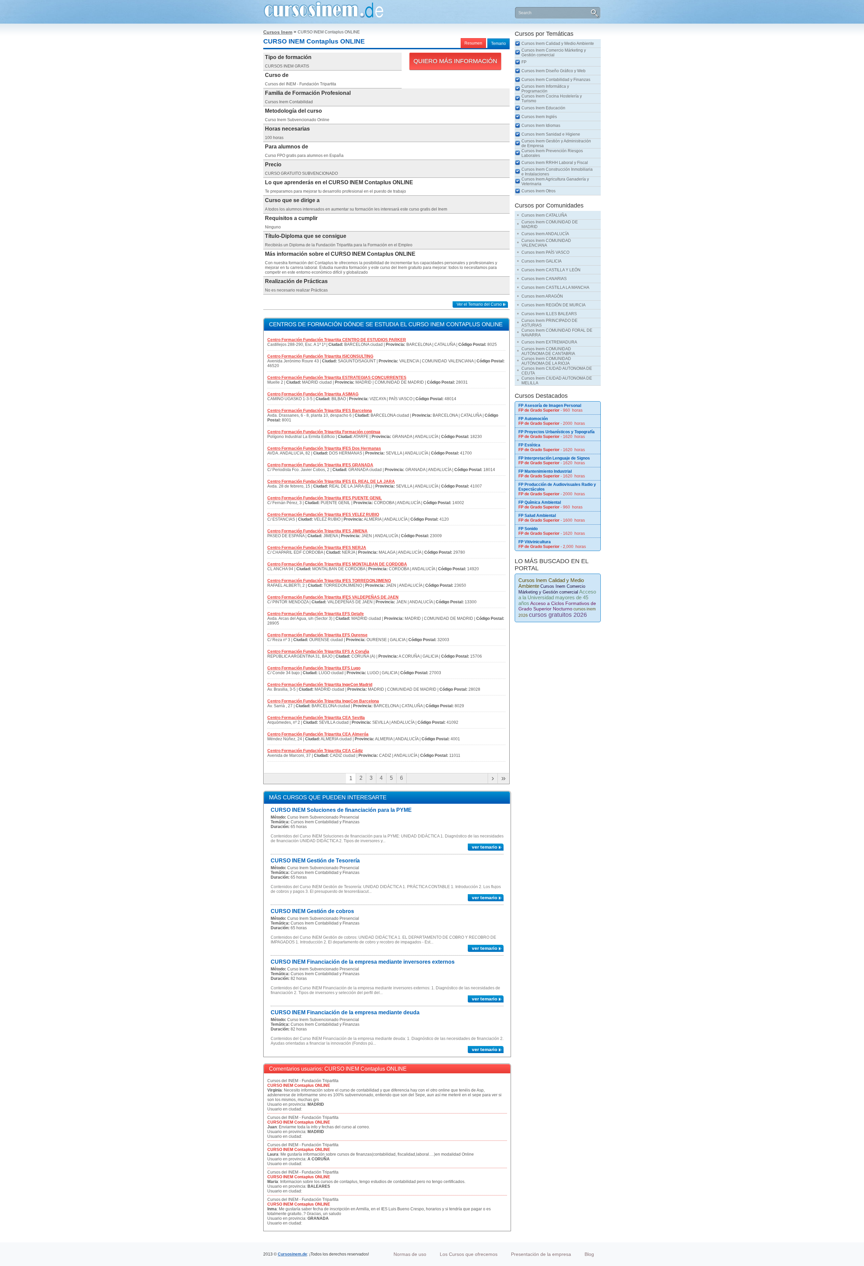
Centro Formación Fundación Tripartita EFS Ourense (317, 635)
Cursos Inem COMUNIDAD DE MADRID (549, 224)
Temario (498, 43)
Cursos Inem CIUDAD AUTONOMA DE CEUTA (556, 371)
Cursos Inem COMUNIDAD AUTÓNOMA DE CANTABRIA (548, 351)
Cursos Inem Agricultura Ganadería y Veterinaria (555, 181)
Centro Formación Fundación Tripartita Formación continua (323, 432)
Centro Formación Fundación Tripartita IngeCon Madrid (319, 684)
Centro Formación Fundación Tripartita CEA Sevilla (316, 717)
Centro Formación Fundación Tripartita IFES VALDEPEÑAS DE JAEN (333, 597)
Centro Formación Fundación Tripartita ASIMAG (312, 394)
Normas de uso (410, 1254)
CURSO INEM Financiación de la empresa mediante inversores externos (363, 962)
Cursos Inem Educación (543, 108)
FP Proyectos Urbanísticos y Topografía (556, 432)
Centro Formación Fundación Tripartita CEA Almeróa (318, 734)
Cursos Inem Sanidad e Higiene (550, 134)
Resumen (473, 43)
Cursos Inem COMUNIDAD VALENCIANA (546, 243)
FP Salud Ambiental (537, 515)
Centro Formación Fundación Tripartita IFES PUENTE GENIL (324, 498)
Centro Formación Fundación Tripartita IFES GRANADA (320, 465)
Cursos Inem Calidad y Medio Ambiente (557, 43)
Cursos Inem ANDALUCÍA (545, 233)
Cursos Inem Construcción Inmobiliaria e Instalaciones (557, 171)
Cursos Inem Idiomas (540, 125)
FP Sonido (528, 528)
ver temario (484, 847)
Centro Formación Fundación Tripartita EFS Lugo (313, 668)
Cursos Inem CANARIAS (544, 278)
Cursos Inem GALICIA (541, 261)
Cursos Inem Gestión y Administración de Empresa (556, 143)
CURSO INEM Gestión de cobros (312, 911)
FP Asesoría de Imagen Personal (549, 405)
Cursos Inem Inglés (539, 116)
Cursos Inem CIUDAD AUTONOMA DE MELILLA (556, 380)
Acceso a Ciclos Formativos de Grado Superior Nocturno (557, 606)
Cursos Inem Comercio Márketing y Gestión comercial (553, 52)
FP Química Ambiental (539, 502)
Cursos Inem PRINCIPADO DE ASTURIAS (549, 323)
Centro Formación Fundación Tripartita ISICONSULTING (320, 356)
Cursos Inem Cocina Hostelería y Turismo (551, 98)
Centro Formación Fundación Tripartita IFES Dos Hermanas (324, 448)
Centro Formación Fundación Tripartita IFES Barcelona (319, 410)
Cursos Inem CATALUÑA (544, 215)
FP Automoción (533, 418)
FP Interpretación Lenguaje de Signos (554, 458)
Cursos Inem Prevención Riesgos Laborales (552, 153)
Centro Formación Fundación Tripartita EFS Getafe (315, 613)
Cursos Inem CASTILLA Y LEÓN (550, 270)
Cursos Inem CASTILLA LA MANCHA (555, 287)
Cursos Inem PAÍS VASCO (545, 252)
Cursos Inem (277, 32)
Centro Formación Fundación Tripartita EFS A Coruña (318, 651)
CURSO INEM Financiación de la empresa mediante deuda (345, 1012)
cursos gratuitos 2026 (558, 614)
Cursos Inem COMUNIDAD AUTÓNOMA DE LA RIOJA (546, 361)
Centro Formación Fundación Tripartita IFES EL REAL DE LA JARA (331, 481)
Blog (589, 1254)
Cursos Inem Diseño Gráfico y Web (553, 70)
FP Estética (529, 445)
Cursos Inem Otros (538, 191)
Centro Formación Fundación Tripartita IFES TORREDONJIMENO (329, 580)
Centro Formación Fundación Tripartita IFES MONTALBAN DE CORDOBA (337, 564)
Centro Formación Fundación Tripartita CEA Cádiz (315, 750)
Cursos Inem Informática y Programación (545, 88)
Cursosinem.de (292, 1254)
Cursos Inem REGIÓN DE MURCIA (553, 305)
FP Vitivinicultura (534, 542)
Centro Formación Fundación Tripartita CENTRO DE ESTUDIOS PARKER (336, 339)
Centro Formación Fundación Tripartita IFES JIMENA (317, 531)
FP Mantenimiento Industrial (545, 471)
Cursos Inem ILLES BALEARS (549, 313)
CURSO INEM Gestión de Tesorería (315, 860)
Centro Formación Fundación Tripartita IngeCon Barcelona (323, 701)
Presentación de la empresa (541, 1254)
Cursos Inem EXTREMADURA (549, 342)
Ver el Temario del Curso (479, 304)
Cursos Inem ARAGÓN (542, 296)
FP (523, 62)
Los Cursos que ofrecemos (468, 1254)
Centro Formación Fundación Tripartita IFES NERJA (316, 547)
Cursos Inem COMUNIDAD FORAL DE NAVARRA (556, 332)
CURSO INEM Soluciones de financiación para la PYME (341, 810)
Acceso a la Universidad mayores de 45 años (557, 597)
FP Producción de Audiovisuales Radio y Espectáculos (557, 487)
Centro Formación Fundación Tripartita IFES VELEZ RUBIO (323, 514)
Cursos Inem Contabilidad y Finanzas (555, 79)
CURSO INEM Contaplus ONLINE (298, 1085)
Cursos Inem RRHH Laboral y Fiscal (554, 162)
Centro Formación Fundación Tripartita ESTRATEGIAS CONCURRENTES (336, 377)
